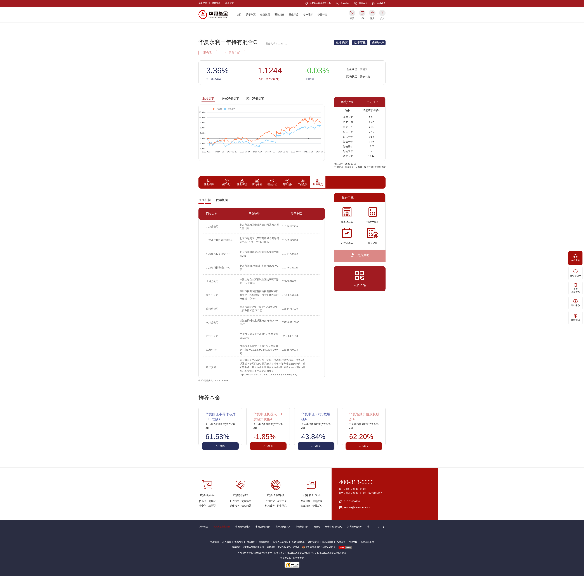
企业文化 (282, 501)
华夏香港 (216, 3)
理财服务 (279, 14)
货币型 (202, 501)
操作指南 (234, 505)
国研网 (317, 526)
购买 (352, 18)
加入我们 (226, 542)
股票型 (212, 505)
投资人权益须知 (280, 542)
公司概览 (270, 501)
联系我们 (214, 542)
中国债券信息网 (262, 526)
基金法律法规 (298, 542)
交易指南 (246, 501)
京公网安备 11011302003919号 (320, 547)
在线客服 (575, 260)
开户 (372, 18)
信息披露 (265, 14)
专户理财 (308, 14)
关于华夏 (251, 14)
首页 (238, 14)
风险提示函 (264, 542)
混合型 (202, 505)
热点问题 (246, 505)
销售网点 (282, 505)
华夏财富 (229, 3)
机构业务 (270, 505)
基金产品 (294, 14)
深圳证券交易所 (354, 526)
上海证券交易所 (283, 526)
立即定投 (360, 42)
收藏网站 (239, 542)
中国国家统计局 (242, 526)
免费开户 (378, 42)
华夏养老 (322, 14)
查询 (362, 18)
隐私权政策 (327, 542)
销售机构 (251, 542)
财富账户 (363, 3)
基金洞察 (305, 505)
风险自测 (341, 542)
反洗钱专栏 (313, 542)
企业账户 (381, 3)
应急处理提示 (367, 542)
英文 (382, 18)
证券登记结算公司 (333, 526)
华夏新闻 (317, 505)
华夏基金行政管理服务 (320, 3)
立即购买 (342, 42)
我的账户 (345, 3)
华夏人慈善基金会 (221, 526)
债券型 (212, 501)
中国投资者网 (302, 526)
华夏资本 (202, 3)
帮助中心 (575, 305)
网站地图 (353, 542)
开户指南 (234, 501)
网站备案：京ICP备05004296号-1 (283, 547)
